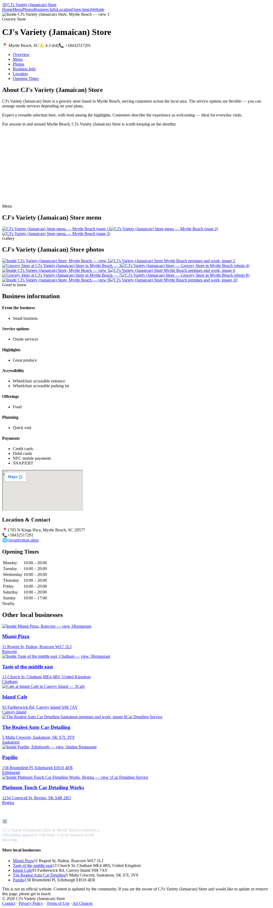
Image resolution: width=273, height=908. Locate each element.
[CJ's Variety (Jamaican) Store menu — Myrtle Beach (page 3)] (56, 233)
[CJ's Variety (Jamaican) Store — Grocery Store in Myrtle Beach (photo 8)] (185, 275)
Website (97, 9)
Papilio (19, 880)
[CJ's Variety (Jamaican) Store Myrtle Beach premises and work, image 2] (172, 261)
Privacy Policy (31, 903)
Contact (8, 903)
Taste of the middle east (32, 865)
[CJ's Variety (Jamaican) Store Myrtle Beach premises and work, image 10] (173, 280)
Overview (21, 54)
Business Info (45, 9)
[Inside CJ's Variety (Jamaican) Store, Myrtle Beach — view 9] (56, 280)
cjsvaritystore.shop (23, 540)
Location (64, 9)
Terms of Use (58, 903)
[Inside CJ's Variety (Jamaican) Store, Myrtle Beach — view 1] (56, 261)
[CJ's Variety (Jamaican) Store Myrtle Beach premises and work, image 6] (172, 270)
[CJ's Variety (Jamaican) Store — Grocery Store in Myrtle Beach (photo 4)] (185, 265)
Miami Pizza (23, 860)
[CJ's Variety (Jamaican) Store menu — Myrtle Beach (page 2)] (164, 229)
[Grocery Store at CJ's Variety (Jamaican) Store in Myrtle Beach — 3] (61, 265)
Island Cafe (22, 870)
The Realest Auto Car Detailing (39, 875)
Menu (17, 9)
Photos (28, 9)
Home (7, 9)
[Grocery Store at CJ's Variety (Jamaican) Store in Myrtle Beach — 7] (61, 275)
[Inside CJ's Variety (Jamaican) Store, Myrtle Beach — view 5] (56, 270)
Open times (81, 9)
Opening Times (26, 78)
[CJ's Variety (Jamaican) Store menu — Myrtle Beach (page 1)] (56, 229)
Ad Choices (83, 903)
